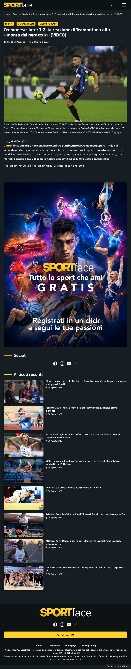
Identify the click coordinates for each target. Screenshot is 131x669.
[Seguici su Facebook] (55, 363)
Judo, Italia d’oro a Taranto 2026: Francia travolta (73, 487)
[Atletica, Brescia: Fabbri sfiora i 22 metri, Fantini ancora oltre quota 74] (23, 525)
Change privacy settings (117, 666)
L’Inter (8, 145)
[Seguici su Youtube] (69, 363)
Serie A (8, 24)
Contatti (39, 645)
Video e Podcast (48, 24)
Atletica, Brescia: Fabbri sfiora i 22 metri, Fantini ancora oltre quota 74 (85, 514)
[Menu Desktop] (124, 5)
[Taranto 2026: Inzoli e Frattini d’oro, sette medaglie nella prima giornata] (23, 418)
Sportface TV (65, 634)
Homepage (70, 645)
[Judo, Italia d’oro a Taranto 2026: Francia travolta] (23, 498)
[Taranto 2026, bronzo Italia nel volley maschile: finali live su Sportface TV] (23, 578)
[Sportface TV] (65, 264)
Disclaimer (54, 645)
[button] (111, 5)
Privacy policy (89, 645)
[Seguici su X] (76, 363)
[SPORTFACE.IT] (18, 4)
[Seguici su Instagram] (62, 363)
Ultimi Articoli (26, 24)
